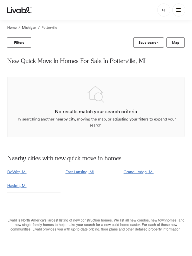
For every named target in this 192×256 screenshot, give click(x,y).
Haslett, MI (16, 185)
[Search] (164, 10)
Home (12, 28)
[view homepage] (19, 10)
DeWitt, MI (16, 172)
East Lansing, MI (80, 172)
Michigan (29, 28)
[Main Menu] (178, 10)
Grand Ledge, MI (139, 172)
